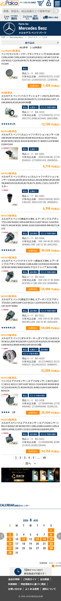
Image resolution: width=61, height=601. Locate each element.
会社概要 (44, 579)
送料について (49, 588)
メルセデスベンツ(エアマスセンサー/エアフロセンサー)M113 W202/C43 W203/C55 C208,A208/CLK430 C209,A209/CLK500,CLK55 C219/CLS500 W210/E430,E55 (30, 426)
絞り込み (42, 42)
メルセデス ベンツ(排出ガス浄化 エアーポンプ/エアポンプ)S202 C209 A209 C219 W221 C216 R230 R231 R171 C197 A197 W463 (30, 302)
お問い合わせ (15, 588)
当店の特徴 (14, 579)
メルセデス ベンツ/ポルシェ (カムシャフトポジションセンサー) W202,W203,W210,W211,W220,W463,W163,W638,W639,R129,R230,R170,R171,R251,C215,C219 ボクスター (30, 181)
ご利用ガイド (30, 579)
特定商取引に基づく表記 (33, 584)
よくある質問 (32, 588)
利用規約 (12, 584)
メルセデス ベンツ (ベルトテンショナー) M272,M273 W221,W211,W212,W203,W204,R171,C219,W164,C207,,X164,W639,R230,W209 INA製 (30, 99)
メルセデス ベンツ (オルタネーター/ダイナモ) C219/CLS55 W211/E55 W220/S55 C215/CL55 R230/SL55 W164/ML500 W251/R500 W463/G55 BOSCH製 (30, 341)
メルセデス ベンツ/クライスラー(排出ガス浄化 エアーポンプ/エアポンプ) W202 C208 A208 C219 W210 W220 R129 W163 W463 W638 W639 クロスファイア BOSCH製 (30, 264)
